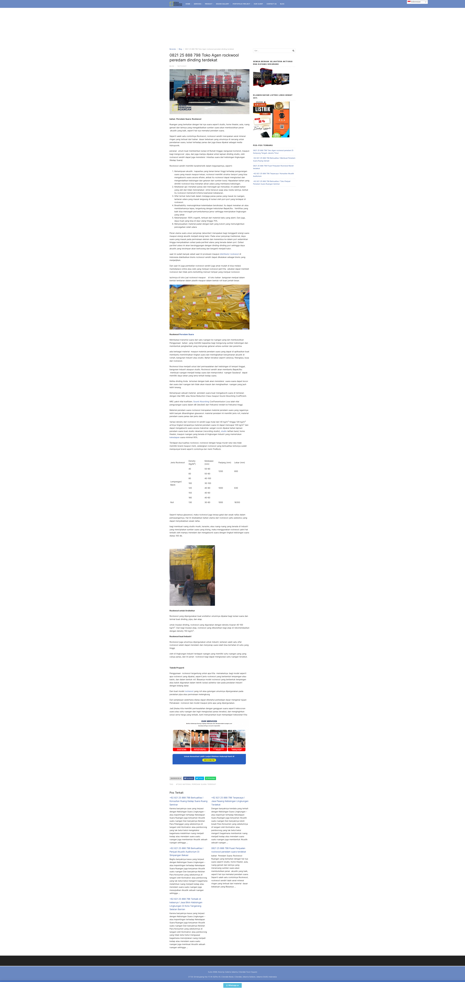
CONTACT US (272, 4)
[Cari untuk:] (274, 50)
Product (208, 4)
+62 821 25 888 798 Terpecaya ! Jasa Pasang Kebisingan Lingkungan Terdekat (229, 801)
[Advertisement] (232, 26)
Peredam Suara (186, 334)
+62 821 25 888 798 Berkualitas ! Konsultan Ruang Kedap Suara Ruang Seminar (188, 801)
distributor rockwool (229, 254)
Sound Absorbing (201, 401)
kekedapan (175, 437)
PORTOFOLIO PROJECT (241, 4)
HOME (188, 4)
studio (224, 431)
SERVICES (197, 4)
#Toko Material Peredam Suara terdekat (196, 784)
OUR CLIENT (258, 4)
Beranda (173, 49)
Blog (282, 4)
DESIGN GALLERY (222, 4)
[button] (232, 985)
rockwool (189, 691)
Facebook (189, 778)
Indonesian (416, 2)
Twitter (200, 778)
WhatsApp (211, 778)
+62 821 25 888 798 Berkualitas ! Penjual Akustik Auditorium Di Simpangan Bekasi (186, 851)
